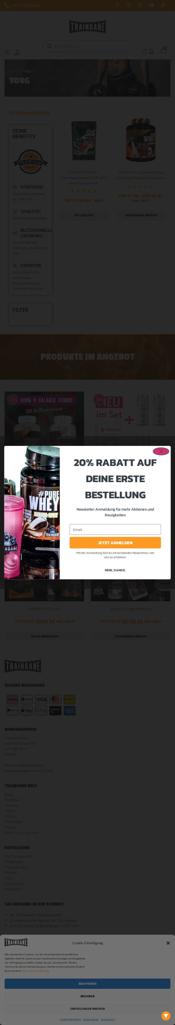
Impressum (108, 1019)
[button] (168, 943)
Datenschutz (91, 1019)
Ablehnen (87, 996)
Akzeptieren (88, 984)
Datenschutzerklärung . (35, 970)
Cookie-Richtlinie (70, 1019)
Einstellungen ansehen (87, 1009)
